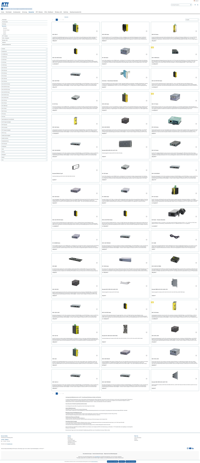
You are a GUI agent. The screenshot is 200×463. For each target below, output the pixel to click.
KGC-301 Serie (155, 150)
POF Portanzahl (4, 124)
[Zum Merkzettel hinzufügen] (97, 31)
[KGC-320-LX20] (75, 306)
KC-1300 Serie (105, 266)
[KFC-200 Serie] (175, 120)
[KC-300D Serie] (125, 190)
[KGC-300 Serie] (75, 190)
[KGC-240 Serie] (175, 306)
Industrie (4, 33)
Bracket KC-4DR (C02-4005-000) (110, 335)
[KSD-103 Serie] (175, 28)
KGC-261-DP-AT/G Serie (57, 219)
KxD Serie (3, 116)
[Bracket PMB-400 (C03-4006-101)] (175, 283)
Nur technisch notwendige (113, 461)
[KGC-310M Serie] (175, 51)
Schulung (4, 23)
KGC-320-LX (55, 382)
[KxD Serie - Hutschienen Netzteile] (125, 74)
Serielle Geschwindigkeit (6, 135)
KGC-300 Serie (4, 100)
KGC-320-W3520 (56, 150)
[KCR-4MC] (75, 259)
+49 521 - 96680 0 (4, 439)
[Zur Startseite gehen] (6, 4)
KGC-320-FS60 (55, 80)
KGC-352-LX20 (155, 358)
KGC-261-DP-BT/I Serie (6, 92)
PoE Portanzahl (4, 143)
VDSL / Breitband (5, 38)
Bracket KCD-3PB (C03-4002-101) (110, 289)
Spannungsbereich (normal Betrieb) (8, 119)
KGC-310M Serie (4, 105)
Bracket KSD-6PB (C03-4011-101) (109, 150)
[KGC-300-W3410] (125, 352)
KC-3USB (154, 243)
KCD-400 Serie (4, 70)
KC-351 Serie (4, 62)
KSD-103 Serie (4, 111)
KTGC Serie (4, 113)
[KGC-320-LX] (75, 375)
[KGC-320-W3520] (75, 144)
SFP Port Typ (4, 132)
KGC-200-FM (55, 289)
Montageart (4, 154)
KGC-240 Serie (4, 78)
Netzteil (3, 157)
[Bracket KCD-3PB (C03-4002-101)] (125, 283)
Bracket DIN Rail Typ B (57, 173)
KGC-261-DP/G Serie (5, 94)
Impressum (136, 440)
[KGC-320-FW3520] (125, 375)
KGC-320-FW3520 (106, 382)
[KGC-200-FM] (75, 283)
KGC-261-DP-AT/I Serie (6, 86)
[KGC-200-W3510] (125, 120)
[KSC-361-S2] (75, 329)
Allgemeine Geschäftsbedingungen (110, 453)
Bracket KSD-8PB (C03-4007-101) (159, 382)
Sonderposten (5, 21)
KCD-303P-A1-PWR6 (156, 266)
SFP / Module (5, 35)
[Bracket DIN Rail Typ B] (75, 167)
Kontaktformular (9, 443)
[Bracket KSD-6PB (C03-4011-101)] (125, 144)
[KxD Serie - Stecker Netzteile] (175, 213)
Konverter (4, 26)
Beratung (69, 437)
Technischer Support (71, 440)
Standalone (5, 28)
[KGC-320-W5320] (175, 167)
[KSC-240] (75, 352)
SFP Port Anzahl (4, 127)
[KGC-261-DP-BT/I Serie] (125, 213)
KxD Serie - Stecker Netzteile (158, 219)
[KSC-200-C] (75, 28)
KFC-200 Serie (4, 73)
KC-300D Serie (4, 56)
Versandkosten (97, 456)
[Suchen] (190, 5)
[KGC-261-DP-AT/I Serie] (175, 74)
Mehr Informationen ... (94, 461)
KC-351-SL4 (55, 104)
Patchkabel (4, 19)
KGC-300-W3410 (106, 358)
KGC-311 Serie (4, 108)
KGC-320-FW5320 (106, 243)
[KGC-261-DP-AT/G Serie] (75, 213)
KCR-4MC (54, 266)
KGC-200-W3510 (106, 127)
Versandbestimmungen (87, 453)
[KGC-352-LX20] (175, 352)
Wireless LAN (4, 40)
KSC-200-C (55, 34)
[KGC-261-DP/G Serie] (75, 51)
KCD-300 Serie (4, 67)
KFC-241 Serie (4, 75)
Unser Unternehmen (137, 437)
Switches (4, 42)
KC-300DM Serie (5, 54)
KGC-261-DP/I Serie (5, 97)
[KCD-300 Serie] (125, 28)
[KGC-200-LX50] (175, 329)
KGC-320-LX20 (55, 312)
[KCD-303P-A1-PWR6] (175, 259)
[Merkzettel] (195, 5)
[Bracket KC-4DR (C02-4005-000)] (125, 329)
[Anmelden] (197, 5)
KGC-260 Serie (4, 81)
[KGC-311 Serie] (175, 97)
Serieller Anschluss (5, 138)
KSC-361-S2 (55, 335)
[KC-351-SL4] (75, 97)
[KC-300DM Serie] (75, 236)
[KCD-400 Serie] (125, 97)
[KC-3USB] (175, 236)
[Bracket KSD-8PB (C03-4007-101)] (175, 375)
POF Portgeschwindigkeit (6, 130)
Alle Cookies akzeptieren (130, 461)
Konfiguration (4, 146)
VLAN (3, 149)
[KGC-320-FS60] (75, 74)
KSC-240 (54, 358)
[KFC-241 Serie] (175, 190)
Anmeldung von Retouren (72, 441)
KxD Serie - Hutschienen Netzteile (110, 80)
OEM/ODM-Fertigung (71, 442)
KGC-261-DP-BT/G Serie (6, 89)
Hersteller (3, 48)
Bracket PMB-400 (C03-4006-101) (160, 289)
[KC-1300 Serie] (125, 259)
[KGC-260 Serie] (75, 120)
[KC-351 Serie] (125, 167)
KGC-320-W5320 (156, 173)
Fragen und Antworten (71, 444)
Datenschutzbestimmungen (97, 453)
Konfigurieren (121, 461)
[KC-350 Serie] (125, 51)
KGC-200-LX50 (155, 335)
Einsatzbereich (4, 51)
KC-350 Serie (4, 59)
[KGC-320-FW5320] (125, 236)
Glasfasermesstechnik (6, 44)
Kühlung (3, 151)
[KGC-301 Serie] (175, 144)
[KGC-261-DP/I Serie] (125, 306)
